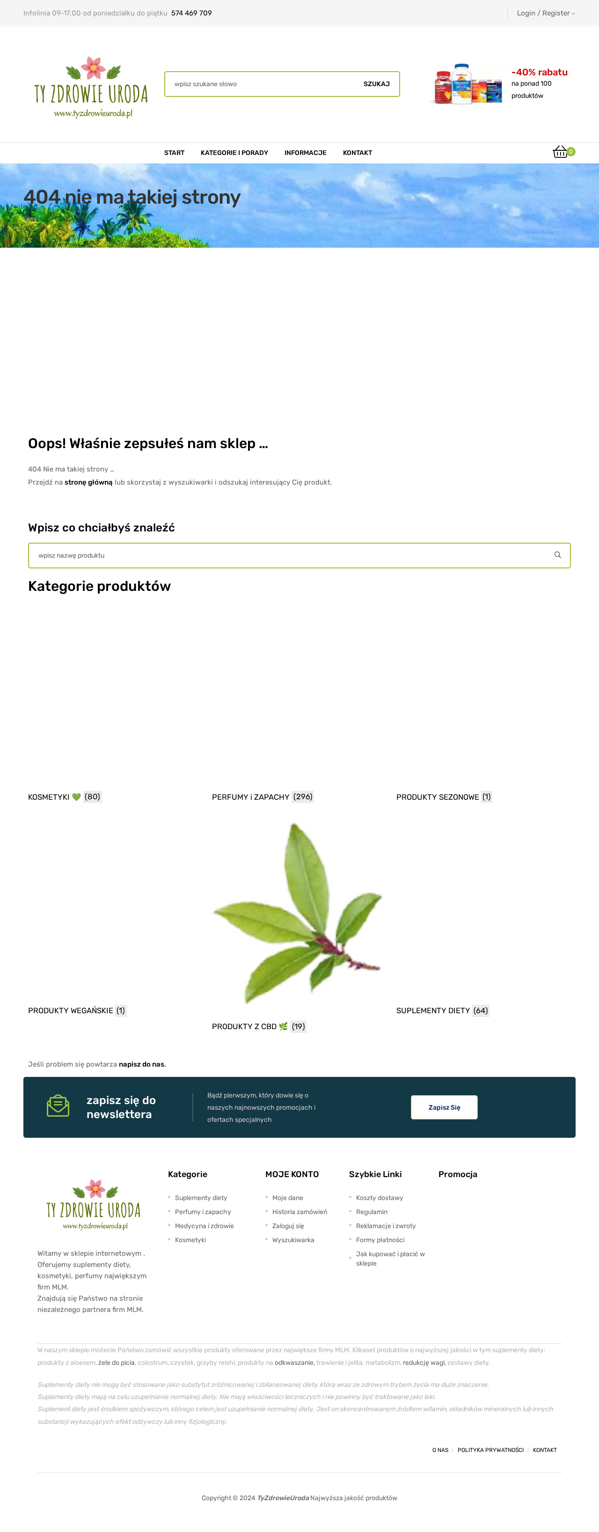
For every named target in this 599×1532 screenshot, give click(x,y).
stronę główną (89, 482)
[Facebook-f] (45, 1450)
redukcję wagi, (424, 1362)
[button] (444, 1107)
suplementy (92, 1264)
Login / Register (543, 13)
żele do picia (116, 1362)
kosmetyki (54, 1276)
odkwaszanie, (295, 1362)
